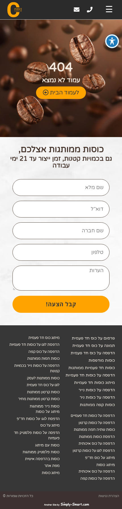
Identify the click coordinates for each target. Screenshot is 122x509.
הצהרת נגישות (108, 496)
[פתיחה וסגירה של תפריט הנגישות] (112, 41)
